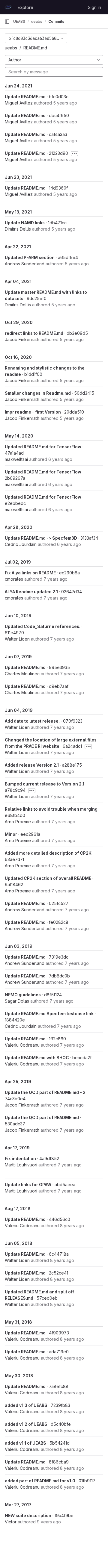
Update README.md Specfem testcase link (49, 1013)
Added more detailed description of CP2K (48, 853)
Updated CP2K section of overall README (48, 878)
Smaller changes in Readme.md (38, 393)
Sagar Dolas (17, 1001)
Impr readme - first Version (33, 411)
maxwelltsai (16, 459)
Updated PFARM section (30, 257)
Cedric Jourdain (21, 544)
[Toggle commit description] (74, 153)
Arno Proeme (18, 821)
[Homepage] (8, 7)
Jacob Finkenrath (22, 339)
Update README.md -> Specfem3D (41, 538)
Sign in (94, 7)
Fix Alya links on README (30, 572)
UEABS (19, 21)
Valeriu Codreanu (22, 1045)
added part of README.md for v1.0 (40, 1480)
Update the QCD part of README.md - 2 (45, 1092)
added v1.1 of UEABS (25, 1443)
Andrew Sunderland (24, 263)
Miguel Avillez (19, 102)
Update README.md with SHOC (37, 1057)
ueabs (11, 47)
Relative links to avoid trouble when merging (51, 809)
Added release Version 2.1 (32, 765)
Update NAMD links (25, 222)
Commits (56, 21)
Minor (11, 834)
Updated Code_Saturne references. (42, 626)
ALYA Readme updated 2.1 (31, 591)
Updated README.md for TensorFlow (43, 446)
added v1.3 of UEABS (26, 1405)
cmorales (14, 579)
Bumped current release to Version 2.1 (44, 783)
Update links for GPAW (28, 1184)
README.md (35, 47)
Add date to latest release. (32, 721)
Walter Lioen (17, 638)
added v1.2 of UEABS (26, 1424)
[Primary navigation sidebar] (7, 21)
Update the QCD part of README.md (42, 1117)
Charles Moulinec (22, 673)
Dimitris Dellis (18, 228)
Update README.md (25, 96)
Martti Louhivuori (21, 1164)
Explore (25, 7)
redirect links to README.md (34, 333)
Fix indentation (20, 1158)
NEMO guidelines (23, 994)
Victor (10, 1521)
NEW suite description (28, 1515)
